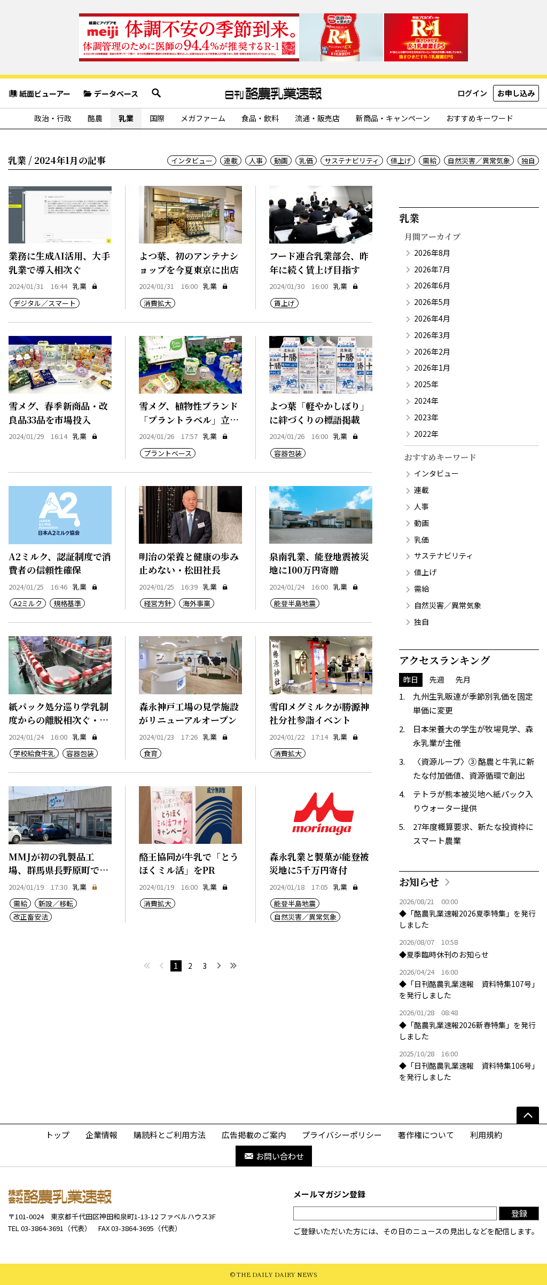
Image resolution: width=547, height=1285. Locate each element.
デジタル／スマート (44, 303)
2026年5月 (432, 301)
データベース (116, 93)
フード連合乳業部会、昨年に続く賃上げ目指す (319, 262)
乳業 (126, 118)
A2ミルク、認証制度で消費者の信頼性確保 (60, 563)
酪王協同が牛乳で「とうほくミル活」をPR (189, 863)
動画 (281, 160)
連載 (231, 160)
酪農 (95, 118)
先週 (436, 679)
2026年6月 (432, 285)
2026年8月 (432, 252)
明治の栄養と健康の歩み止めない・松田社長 (189, 563)
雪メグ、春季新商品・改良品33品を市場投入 (58, 412)
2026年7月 (432, 269)
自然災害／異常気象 (479, 160)
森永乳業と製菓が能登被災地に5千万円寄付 (319, 863)
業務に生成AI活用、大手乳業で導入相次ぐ (59, 262)
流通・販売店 (317, 118)
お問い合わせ (280, 1156)
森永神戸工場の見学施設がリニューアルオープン (189, 713)
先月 (463, 679)
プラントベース (168, 453)
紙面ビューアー (45, 93)
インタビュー (192, 160)
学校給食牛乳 (34, 753)
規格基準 (67, 603)
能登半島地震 (295, 603)
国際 (157, 118)
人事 (256, 160)
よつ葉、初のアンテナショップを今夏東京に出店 (189, 262)
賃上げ (284, 303)
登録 (519, 1213)
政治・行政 (53, 118)
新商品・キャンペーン (393, 118)
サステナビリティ (351, 160)
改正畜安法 (30, 917)
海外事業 (196, 603)
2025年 (426, 384)
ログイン (472, 93)
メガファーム (203, 118)
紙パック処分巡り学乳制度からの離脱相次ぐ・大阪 (58, 720)
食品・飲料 (260, 118)
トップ (57, 1134)
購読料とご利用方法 (170, 1134)
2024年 (426, 400)
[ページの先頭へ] (528, 1115)
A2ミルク (27, 603)
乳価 (306, 160)
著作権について (426, 1134)
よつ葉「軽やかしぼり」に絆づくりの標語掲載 (319, 412)
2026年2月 (432, 351)
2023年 (426, 417)
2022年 (426, 433)
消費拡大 (157, 303)
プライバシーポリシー (342, 1134)
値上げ (400, 160)
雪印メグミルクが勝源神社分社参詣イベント (319, 713)
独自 (528, 160)
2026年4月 (432, 318)
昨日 (410, 679)
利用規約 (486, 1134)
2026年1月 (432, 367)
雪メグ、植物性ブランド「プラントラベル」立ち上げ (189, 419)
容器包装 (288, 453)
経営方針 (157, 603)
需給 (429, 160)
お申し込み (516, 93)
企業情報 (101, 1134)
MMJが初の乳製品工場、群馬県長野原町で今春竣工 (58, 870)
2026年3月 (432, 335)
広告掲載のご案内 (254, 1134)
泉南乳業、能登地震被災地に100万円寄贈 (319, 563)
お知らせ (419, 881)
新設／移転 (55, 903)
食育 (151, 753)
